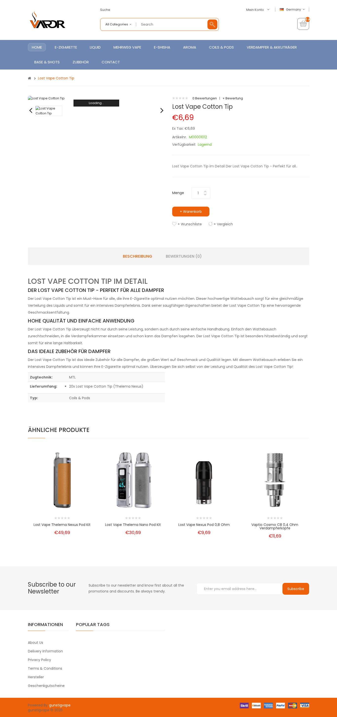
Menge (178, 192)
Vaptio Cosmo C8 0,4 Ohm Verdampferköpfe (274, 526)
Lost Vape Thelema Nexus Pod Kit (62, 524)
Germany (294, 9)
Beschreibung (137, 256)
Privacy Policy (39, 659)
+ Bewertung (233, 98)
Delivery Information (45, 651)
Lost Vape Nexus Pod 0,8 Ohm (204, 524)
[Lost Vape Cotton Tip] (49, 110)
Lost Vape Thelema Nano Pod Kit (133, 524)
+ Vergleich (223, 224)
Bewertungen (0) (184, 256)
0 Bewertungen (204, 98)
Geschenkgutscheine (46, 685)
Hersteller (36, 677)
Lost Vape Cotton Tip (56, 78)
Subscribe (295, 588)
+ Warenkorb (191, 211)
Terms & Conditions (45, 668)
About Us (35, 642)
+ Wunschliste (190, 224)
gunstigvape (60, 705)
